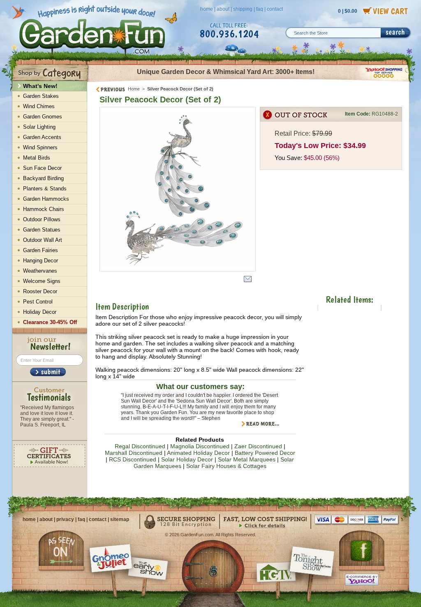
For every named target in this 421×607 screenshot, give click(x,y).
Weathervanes (40, 271)
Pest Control (38, 302)
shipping (242, 9)
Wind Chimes (39, 106)
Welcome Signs (41, 281)
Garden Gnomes (42, 117)
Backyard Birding (43, 178)
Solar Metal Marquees (246, 459)
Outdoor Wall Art (42, 240)
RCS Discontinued (132, 459)
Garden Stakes (41, 96)
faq (259, 9)
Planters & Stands (45, 188)
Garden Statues (41, 230)
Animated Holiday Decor (198, 452)
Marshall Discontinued (133, 452)
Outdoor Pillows (41, 219)
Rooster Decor (40, 291)
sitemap (119, 519)
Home (134, 88)
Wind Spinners (40, 147)
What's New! (40, 86)
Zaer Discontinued (258, 446)
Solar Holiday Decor (187, 459)
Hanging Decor (40, 260)
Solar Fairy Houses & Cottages (226, 466)
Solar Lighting (39, 127)
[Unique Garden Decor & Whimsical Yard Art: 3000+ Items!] (248, 81)
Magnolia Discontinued (199, 446)
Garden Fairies (40, 250)
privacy (65, 519)
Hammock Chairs (43, 209)
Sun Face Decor (42, 168)
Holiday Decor (39, 312)
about (223, 9)
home (206, 9)
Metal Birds (36, 158)
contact (275, 9)
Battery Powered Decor (265, 452)
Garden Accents (42, 137)
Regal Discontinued (140, 446)
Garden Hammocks (46, 199)
